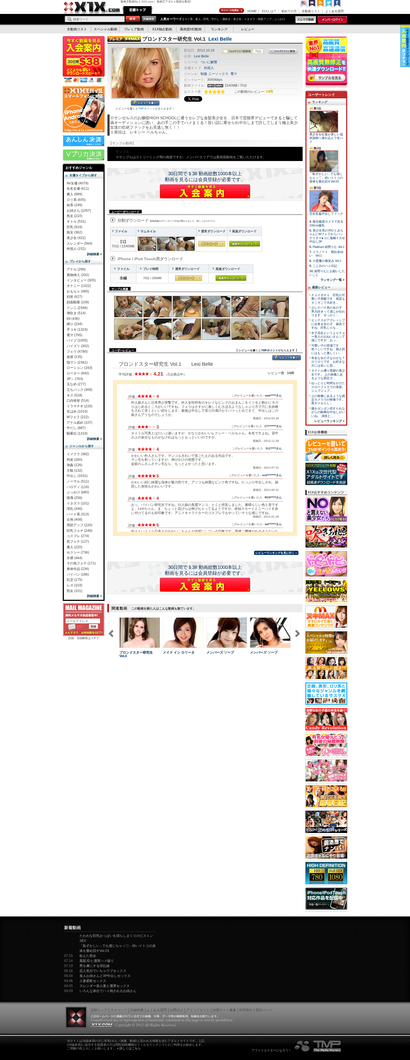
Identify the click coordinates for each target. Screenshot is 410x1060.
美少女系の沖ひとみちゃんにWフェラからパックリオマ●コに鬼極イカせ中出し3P (327, 236)
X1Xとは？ (269, 11)
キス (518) (74, 395)
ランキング (219, 29)
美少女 (237, 19)
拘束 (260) (74, 460)
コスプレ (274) (78, 536)
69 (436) (73, 319)
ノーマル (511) (78, 481)
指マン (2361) (77, 362)
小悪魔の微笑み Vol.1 (327, 260)
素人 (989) (74, 194)
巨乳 (206, 19)
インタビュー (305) (81, 280)
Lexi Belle (220, 39)
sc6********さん (272, 475)
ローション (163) (79, 368)
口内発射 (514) (78, 401)
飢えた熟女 (87, 956)
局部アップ (265, 19)
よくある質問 (334, 11)
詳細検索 (137, 1010)
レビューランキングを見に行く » (276, 552)
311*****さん (274, 448)
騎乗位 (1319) (77, 433)
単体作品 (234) (78, 569)
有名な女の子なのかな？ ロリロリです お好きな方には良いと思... (329, 361)
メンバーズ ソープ (220, 652)
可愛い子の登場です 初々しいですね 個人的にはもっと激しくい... (328, 349)
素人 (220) (74, 547)
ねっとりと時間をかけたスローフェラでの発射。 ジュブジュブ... (328, 386)
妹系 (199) (74, 205)
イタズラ (249, 19)
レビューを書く (145, 103)
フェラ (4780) (77, 352)
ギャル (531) (76, 221)
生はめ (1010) (77, 411)
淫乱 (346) (74, 509)
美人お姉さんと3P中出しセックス (105, 976)
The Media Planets (318, 1046)
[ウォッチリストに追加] (129, 644)
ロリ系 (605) (76, 200)
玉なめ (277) (76, 384)
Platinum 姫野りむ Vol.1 (328, 246)
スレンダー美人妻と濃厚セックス (104, 986)
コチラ (95, 638)
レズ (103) (74, 585)
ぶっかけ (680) (78, 492)
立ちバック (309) (79, 390)
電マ (233, 74)
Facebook (337, 4)
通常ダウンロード (211, 244)
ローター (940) (78, 373)
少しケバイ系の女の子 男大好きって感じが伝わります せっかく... (328, 311)
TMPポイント (146, 108)
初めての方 (289, 11)
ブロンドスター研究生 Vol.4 (136, 654)
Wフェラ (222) (78, 417)
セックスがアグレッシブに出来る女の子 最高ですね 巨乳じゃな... (328, 323)
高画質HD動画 (191, 29)
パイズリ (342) (78, 346)
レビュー (247, 29)
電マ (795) (74, 335)
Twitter (329, 4)
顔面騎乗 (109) (78, 302)
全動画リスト (311, 11)
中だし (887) (76, 428)
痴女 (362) (74, 232)
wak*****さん (273, 395)
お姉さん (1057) (79, 211)
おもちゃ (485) (78, 291)
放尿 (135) (74, 357)
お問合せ (176, 1010)
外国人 (209, 68)
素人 (198, 19)
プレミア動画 (134, 29)
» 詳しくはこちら (129, 1048)
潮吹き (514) (76, 313)
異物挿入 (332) (78, 275)
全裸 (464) (74, 558)
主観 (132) (74, 470)
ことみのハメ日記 (325, 265)
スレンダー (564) (79, 243)
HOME (252, 11)
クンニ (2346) (77, 308)
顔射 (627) (74, 297)
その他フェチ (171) (81, 563)
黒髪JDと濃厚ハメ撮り (96, 961)
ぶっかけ (279, 19)
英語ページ (264, 1010)
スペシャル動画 (105, 29)
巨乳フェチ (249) (79, 531)
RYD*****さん (273, 497)
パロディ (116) (78, 487)
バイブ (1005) (77, 340)
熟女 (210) (74, 216)
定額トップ (137, 10)
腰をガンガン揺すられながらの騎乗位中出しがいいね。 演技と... (328, 412)
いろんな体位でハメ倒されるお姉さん (107, 991)
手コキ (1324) (77, 330)
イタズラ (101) (78, 503)
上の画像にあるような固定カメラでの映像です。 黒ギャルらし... (328, 399)
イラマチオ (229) (79, 406)
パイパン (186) (78, 574)
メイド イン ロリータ (179, 652)
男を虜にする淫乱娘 (94, 966)
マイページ (232, 11)
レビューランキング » (329, 421)
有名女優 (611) (78, 189)
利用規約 (246, 1010)
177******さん (273, 426)
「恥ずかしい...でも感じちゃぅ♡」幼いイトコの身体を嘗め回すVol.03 (326, 177)
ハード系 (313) (78, 514)
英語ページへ (304, 4)
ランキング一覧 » (332, 279)
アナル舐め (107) (79, 423)
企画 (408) (74, 520)
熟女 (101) (74, 591)
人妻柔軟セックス (92, 981)
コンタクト (312, 4)
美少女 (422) (76, 238)
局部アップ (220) (79, 525)
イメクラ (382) (78, 454)
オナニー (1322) (79, 286)
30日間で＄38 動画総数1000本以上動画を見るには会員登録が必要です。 (205, 176)
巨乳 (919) (74, 227)
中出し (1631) (77, 476)
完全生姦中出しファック (326, 213)
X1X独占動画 (162, 29)
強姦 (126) (74, 465)
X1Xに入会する (205, 191)
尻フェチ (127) (78, 542)
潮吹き (226, 19)
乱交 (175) (74, 580)
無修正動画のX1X (92, 8)
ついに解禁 (209, 62)
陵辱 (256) (74, 498)
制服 (204, 74)
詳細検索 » (94, 254)
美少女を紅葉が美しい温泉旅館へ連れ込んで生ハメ (326, 138)
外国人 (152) (76, 249)
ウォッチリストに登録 (283, 51)
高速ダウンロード (244, 244)
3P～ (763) (75, 379)
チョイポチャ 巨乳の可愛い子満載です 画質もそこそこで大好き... (328, 298)
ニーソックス (218, 74)
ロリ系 (188, 19)
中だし (215, 19)
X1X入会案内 (84, 60)
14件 (269, 91)
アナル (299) (76, 269)
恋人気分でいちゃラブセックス (102, 971)
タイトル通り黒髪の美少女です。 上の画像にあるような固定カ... (328, 374)
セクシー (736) (78, 552)
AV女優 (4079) (77, 183)
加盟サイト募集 (224, 1010)
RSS (321, 4)
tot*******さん (273, 524)
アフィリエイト (198, 1010)
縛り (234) (74, 324)
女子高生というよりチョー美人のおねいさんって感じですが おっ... (328, 336)
